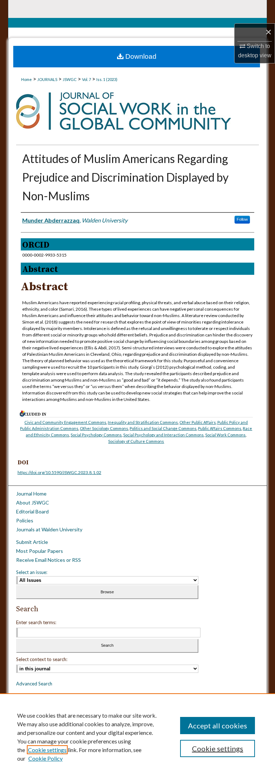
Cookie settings (47, 749)
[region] (137, 736)
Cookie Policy (45, 758)
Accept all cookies (217, 725)
